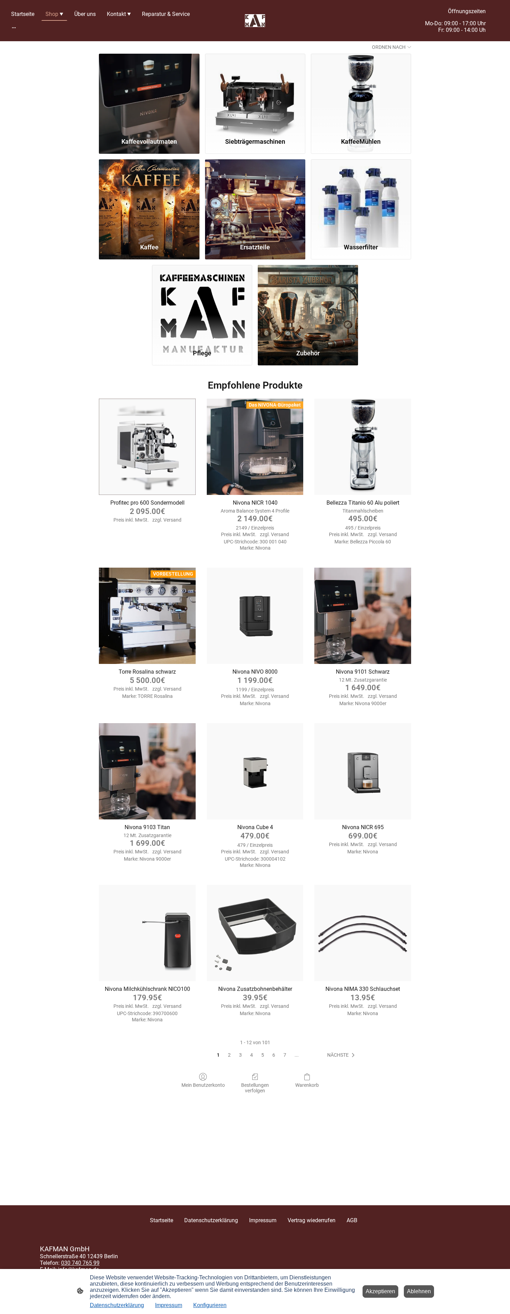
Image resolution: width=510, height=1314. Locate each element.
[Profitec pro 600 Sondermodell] (147, 447)
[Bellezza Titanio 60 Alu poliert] (362, 447)
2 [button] (229, 1055)
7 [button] (284, 1055)
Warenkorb (307, 1085)
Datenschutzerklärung (117, 1305)
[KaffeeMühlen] (361, 92)
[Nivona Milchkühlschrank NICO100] (147, 933)
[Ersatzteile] (255, 198)
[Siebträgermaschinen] (255, 92)
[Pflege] (202, 304)
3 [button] (240, 1055)
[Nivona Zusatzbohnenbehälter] (255, 933)
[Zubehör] (308, 304)
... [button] (297, 1055)
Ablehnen (419, 1291)
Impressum (168, 1305)
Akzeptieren (380, 1291)
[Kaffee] (149, 198)
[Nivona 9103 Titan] (147, 771)
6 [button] (273, 1055)
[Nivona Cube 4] (255, 771)
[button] (342, 1055)
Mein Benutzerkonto (203, 1085)
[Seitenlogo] (255, 20)
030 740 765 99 (80, 1263)
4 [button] (251, 1055)
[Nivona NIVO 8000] (255, 616)
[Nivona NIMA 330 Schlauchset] (362, 933)
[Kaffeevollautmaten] (149, 92)
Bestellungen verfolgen (255, 1088)
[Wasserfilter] (361, 198)
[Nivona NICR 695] (362, 771)
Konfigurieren (210, 1305)
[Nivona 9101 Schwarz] (362, 616)
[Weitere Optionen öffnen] (14, 27)
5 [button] (262, 1055)
